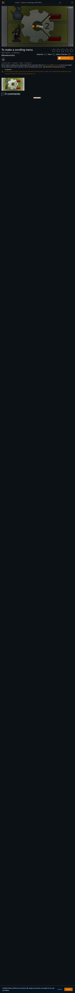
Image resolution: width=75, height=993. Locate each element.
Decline (60, 989)
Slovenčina (18, 73)
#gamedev (56, 65)
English (11, 71)
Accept (68, 989)
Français (25, 71)
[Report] (73, 54)
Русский (13, 73)
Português (7, 73)
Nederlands (64, 71)
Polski (69, 71)
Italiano (42, 71)
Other (21, 63)
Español (16, 71)
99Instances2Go (8, 55)
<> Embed (69, 7)
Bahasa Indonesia (35, 71)
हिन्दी (29, 71)
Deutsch (7, 71)
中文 (34, 73)
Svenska (24, 73)
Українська (29, 73)
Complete (15, 63)
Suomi (20, 71)
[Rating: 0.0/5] (63, 50)
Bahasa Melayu (57, 71)
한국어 (50, 71)
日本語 (46, 71)
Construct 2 (28, 63)
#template (48, 65)
